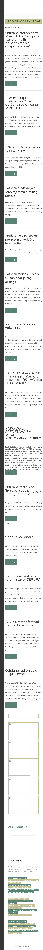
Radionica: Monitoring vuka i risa (22, 326)
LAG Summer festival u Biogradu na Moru (23, 623)
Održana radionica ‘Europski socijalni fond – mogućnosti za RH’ (23, 490)
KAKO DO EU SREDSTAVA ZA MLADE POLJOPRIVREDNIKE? (23, 433)
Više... (10, 84)
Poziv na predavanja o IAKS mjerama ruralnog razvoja (21, 192)
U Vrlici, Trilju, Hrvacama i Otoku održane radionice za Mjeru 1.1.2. (21, 103)
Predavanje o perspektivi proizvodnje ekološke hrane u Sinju (22, 239)
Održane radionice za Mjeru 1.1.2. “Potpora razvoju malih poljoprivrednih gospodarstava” (22, 39)
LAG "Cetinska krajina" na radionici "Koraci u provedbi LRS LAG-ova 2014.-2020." (23, 378)
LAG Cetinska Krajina (18, 6)
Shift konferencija (19, 537)
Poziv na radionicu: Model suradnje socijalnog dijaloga (23, 278)
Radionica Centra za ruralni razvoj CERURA (23, 578)
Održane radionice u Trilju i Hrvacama (21, 672)
